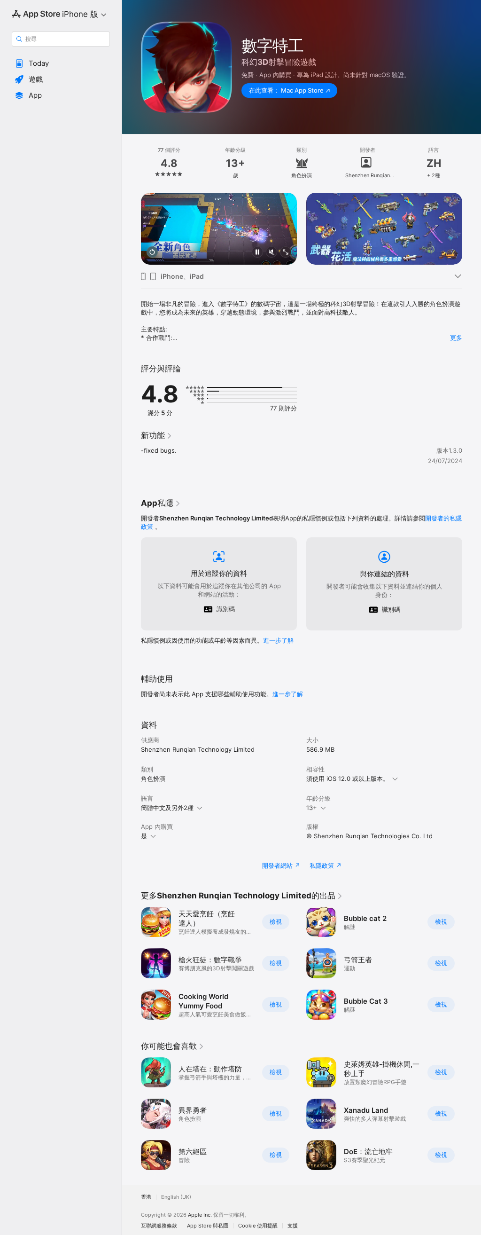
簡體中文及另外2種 (167, 807)
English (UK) (176, 1197)
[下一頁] (471, 163)
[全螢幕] (285, 252)
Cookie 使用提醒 (258, 1225)
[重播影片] (152, 252)
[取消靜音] (271, 252)
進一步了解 (278, 640)
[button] (60, 63)
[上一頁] (131, 163)
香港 (146, 1197)
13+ (311, 807)
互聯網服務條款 (159, 1225)
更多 (456, 337)
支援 (292, 1225)
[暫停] (257, 252)
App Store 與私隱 (207, 1225)
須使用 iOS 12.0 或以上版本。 (347, 778)
